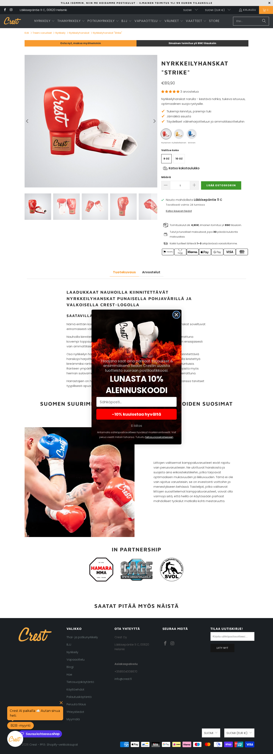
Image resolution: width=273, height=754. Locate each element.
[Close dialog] (176, 314)
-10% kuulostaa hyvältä (136, 414)
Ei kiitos (136, 425)
